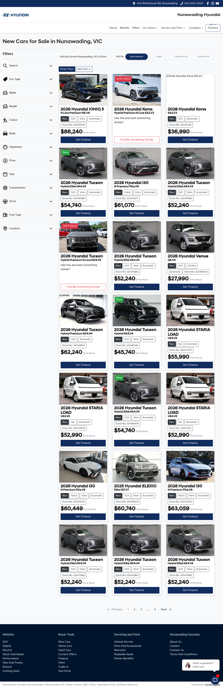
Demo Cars (65, 646)
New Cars (64, 642)
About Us (175, 642)
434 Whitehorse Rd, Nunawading (157, 3)
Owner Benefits (123, 658)
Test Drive (64, 671)
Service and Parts (172, 28)
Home (113, 28)
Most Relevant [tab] (136, 57)
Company (195, 28)
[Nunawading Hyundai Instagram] (213, 3)
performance (11, 658)
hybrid (7, 646)
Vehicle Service (123, 642)
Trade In (63, 667)
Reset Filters (67, 69)
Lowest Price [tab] (203, 57)
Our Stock (149, 28)
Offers (136, 28)
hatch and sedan (13, 654)
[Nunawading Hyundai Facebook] (208, 3)
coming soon (11, 671)
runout (7, 667)
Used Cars (64, 650)
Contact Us (177, 650)
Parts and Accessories (127, 646)
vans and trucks (13, 662)
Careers (175, 646)
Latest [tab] (159, 57)
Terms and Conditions (183, 654)
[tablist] (170, 56)
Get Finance (83, 139)
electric (7, 650)
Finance (213, 28)
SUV (5, 642)
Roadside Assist (123, 654)
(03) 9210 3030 (193, 3)
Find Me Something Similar (136, 139)
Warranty (120, 650)
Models (124, 28)
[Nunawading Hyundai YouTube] (218, 3)
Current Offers (67, 654)
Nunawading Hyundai (198, 15)
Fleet (61, 662)
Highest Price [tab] (181, 57)
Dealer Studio (212, 684)
